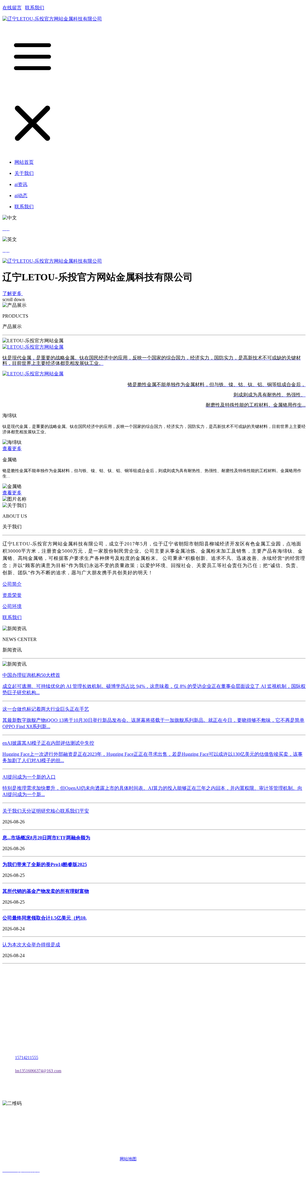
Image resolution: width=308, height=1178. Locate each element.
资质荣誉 (12, 595)
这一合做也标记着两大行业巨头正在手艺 (45, 709)
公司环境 (12, 606)
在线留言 (12, 7)
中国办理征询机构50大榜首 (31, 675)
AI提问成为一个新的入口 (29, 777)
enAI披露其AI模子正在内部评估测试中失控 (48, 743)
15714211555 (26, 1057)
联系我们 (34, 7)
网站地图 (128, 1159)
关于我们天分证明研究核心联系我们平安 (45, 810)
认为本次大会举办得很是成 (31, 944)
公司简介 (12, 584)
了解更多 (12, 293)
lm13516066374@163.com (38, 1071)
